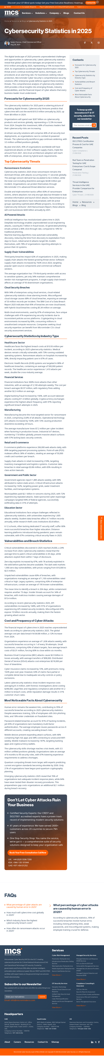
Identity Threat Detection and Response (61, 990)
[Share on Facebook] (85, 42)
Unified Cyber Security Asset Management (61, 995)
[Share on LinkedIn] (99, 42)
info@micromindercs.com (23, 1000)
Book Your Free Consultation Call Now (28, 853)
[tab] (25, 907)
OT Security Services (59, 983)
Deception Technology (59, 987)
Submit (42, 997)
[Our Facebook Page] (99, 1041)
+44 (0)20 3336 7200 (22, 859)
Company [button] (54, 13)
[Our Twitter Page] (96, 1041)
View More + (57, 975)
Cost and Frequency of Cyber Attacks (83, 89)
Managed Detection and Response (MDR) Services (87, 960)
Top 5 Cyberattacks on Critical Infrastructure (42, 7)
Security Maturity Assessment (85, 992)
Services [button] (26, 13)
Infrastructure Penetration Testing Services (63, 962)
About (7, 1042)
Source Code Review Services (61, 971)
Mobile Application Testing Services (63, 968)
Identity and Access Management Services (62, 1002)
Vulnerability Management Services (87, 966)
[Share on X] (92, 42)
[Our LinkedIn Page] (92, 1041)
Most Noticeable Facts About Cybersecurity (83, 95)
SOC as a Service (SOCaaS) (84, 963)
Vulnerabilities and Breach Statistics (85, 83)
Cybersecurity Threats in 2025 (74, 7)
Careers (17, 1042)
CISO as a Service (81, 989)
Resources (15, 21)
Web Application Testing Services (62, 966)
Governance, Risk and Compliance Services (87, 998)
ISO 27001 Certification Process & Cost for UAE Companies (83, 144)
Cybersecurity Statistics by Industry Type (85, 76)
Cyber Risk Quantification (60, 999)
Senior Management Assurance (86, 1001)
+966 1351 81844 (21, 862)
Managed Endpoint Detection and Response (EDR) (87, 974)
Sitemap (55, 1042)
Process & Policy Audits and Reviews (88, 994)
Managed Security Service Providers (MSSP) (87, 970)
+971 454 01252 (20, 865)
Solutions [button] (40, 13)
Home (6, 21)
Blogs (66, 13)
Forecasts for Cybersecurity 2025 (85, 66)
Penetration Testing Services (61, 959)
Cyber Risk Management (61, 955)
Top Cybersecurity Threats (22, 161)
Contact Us (90, 3)
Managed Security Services (86, 955)
